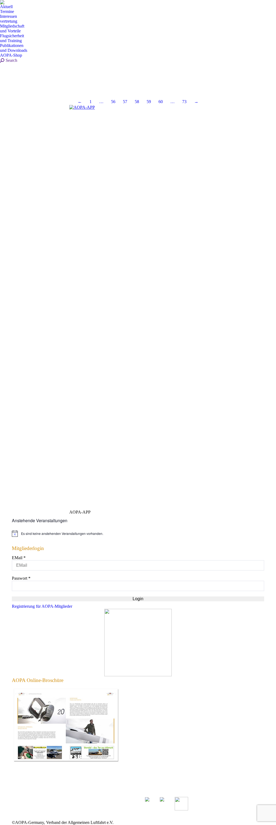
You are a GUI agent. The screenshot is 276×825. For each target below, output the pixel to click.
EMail (19, 557)
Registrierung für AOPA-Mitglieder (42, 606)
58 (137, 101)
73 (184, 101)
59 (149, 101)
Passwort (21, 578)
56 (113, 101)
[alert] (138, 533)
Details (13, 86)
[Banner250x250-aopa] (138, 675)
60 (160, 101)
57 (125, 101)
